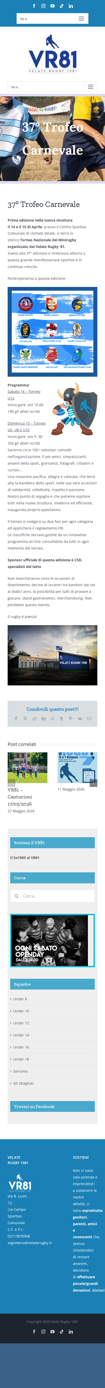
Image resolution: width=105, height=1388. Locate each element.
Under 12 (21, 1023)
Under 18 (21, 1059)
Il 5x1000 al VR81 (25, 857)
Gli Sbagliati (23, 1083)
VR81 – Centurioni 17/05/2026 (20, 797)
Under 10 (21, 1010)
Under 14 (21, 1035)
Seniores (20, 1071)
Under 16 (21, 1047)
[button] (11, 783)
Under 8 (20, 998)
